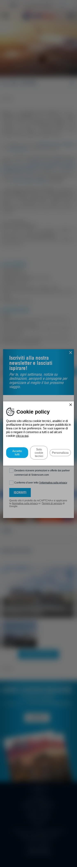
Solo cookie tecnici (39, 453)
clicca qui (22, 435)
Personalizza (60, 452)
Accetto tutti (17, 452)
